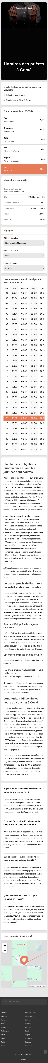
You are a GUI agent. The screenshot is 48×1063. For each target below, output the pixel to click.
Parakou (4, 1020)
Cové (3, 1038)
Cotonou (4, 1012)
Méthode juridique (10, 251)
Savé (27, 1031)
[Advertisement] (24, 34)
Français (24, 1059)
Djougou (4, 1016)
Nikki (3, 1035)
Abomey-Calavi (30, 1012)
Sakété (3, 1046)
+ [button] (5, 945)
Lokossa (28, 1023)
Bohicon (28, 1020)
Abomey (28, 1027)
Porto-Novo (29, 1016)
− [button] (5, 950)
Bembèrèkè (29, 1046)
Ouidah (4, 1027)
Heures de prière (27, 1054)
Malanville (29, 1038)
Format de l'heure (10, 263)
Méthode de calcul (10, 238)
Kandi (3, 1023)
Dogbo (27, 1035)
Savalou (28, 1042)
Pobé (3, 1042)
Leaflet (32, 986)
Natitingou (5, 1031)
